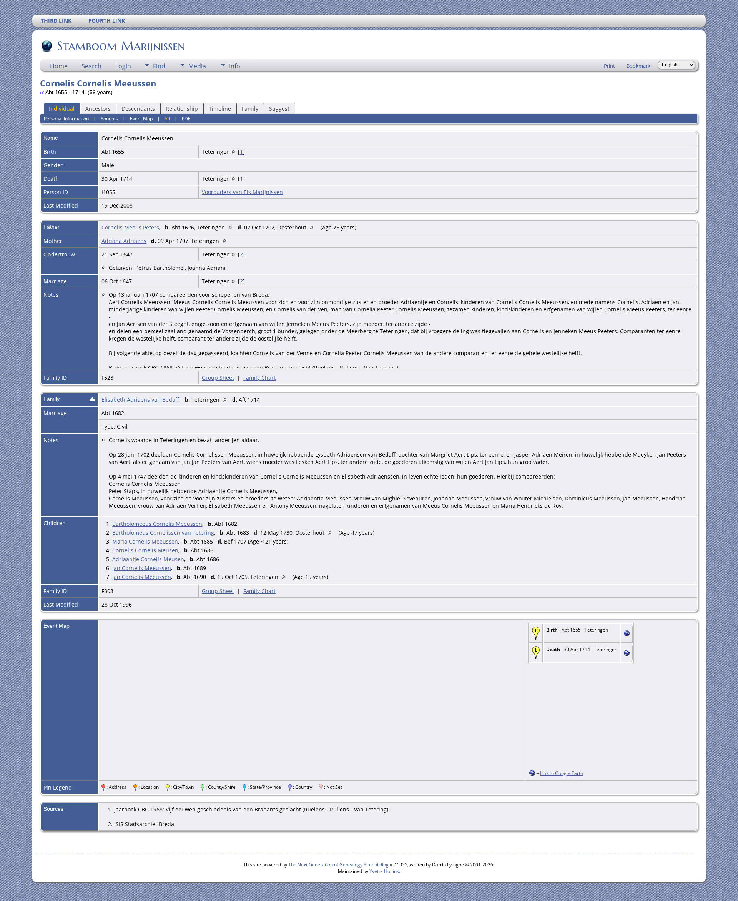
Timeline (220, 108)
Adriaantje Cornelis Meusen (148, 559)
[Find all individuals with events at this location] (233, 151)
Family (250, 108)
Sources (109, 118)
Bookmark (638, 65)
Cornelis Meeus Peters (130, 227)
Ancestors (98, 108)
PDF (186, 118)
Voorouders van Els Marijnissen (242, 192)
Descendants (138, 108)
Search (91, 66)
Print (609, 65)
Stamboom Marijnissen (121, 45)
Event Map (141, 118)
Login (123, 66)
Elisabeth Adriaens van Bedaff (140, 399)
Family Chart (259, 377)
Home (59, 66)
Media (197, 66)
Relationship (182, 108)
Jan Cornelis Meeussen (141, 568)
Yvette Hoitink (384, 871)
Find (159, 66)
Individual (62, 108)
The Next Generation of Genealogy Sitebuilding (338, 864)
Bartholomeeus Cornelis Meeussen (157, 523)
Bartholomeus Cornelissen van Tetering (163, 532)
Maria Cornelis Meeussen (145, 541)
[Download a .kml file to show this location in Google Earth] (627, 634)
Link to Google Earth (561, 773)
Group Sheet (218, 377)
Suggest (279, 108)
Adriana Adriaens (123, 240)
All (167, 118)
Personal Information (66, 118)
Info (234, 66)
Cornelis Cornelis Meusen (145, 550)
